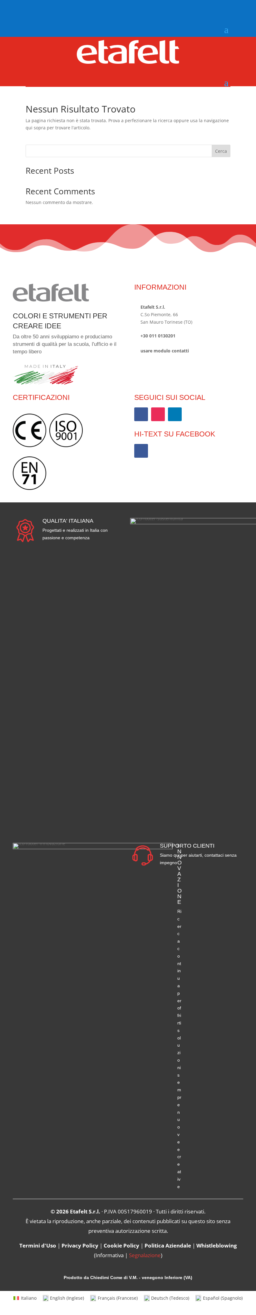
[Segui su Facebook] (31, 9)
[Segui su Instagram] (44, 9)
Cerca (221, 151)
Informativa (110, 1255)
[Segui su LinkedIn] (175, 414)
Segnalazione (145, 1255)
